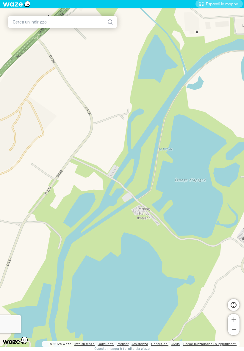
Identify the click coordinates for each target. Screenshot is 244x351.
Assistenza (140, 344)
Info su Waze (84, 344)
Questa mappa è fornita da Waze (122, 349)
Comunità (106, 344)
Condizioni (159, 344)
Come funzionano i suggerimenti (210, 344)
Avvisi (175, 344)
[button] (234, 319)
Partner (123, 344)
